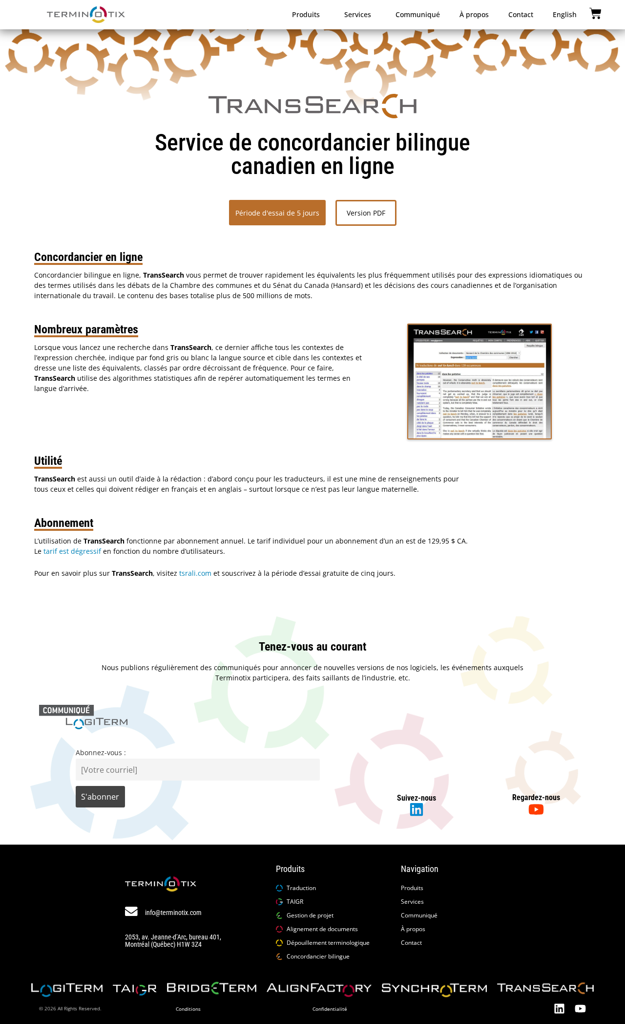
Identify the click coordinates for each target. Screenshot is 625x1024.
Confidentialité (329, 1008)
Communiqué (418, 14)
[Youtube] (580, 1008)
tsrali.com (195, 573)
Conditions (188, 1008)
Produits (306, 14)
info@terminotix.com (173, 913)
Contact (520, 14)
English (565, 14)
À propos (474, 14)
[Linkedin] (559, 1008)
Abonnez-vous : (101, 752)
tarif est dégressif (71, 551)
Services (357, 14)
